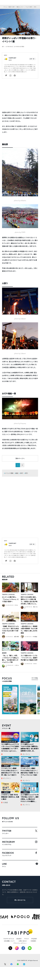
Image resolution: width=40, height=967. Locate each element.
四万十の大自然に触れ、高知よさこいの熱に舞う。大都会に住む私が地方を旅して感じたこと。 (29, 600)
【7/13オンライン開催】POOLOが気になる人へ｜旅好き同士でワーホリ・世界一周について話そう (10, 771)
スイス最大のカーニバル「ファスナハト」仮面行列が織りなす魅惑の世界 (29, 658)
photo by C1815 (20, 232)
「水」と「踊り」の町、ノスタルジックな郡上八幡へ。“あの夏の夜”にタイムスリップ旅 (10, 659)
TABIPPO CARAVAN (8, 594)
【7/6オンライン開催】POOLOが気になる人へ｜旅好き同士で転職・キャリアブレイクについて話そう (29, 772)
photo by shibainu (20, 200)
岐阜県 (4, 653)
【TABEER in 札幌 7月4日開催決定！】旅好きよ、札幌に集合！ (10, 797)
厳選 (17, 473)
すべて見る (35, 678)
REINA (16, 605)
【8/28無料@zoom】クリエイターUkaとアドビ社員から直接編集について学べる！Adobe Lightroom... (10, 747)
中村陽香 (35, 636)
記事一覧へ (32, 58)
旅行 (21, 473)
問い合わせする (20, 900)
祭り (26, 473)
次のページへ (20, 458)
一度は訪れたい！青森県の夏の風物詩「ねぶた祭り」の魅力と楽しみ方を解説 (29, 629)
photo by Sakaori (20, 319)
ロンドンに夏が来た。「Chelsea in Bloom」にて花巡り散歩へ (10, 599)
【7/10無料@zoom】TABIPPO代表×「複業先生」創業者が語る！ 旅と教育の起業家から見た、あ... (30, 747)
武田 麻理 (16, 636)
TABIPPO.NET (12, 58)
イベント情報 (9, 473)
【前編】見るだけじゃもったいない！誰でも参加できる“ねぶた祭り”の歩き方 (10, 629)
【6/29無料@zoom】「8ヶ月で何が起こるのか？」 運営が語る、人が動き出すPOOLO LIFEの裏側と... (30, 798)
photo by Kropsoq (20, 423)
